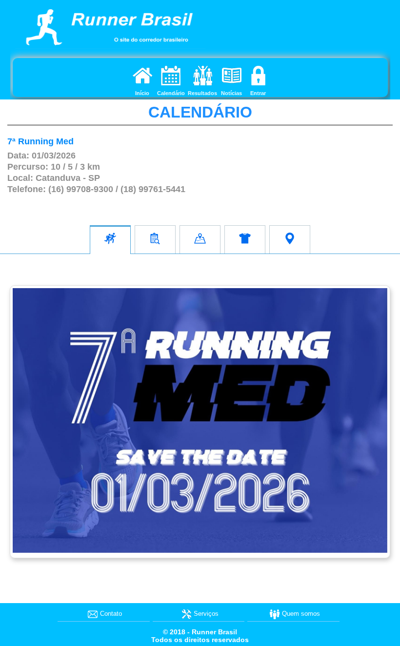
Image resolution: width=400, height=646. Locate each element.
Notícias (231, 93)
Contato (111, 613)
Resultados (202, 93)
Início (142, 93)
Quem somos (301, 613)
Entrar (258, 93)
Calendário (171, 93)
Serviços (206, 613)
